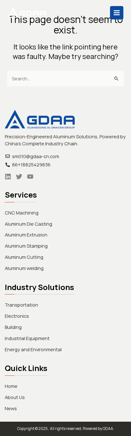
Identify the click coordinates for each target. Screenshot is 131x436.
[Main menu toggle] (116, 12)
